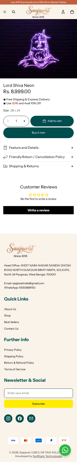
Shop (7, 315)
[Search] (13, 11)
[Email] (31, 418)
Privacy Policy (13, 349)
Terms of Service (14, 369)
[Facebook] (20, 418)
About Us (10, 309)
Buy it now (38, 132)
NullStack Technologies (47, 456)
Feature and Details (24, 148)
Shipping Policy (13, 356)
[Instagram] (8, 418)
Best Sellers (11, 322)
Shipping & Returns (24, 166)
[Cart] (72, 11)
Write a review (38, 210)
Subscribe (38, 403)
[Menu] (4, 12)
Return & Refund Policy (19, 362)
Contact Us (11, 328)
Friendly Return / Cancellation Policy (37, 157)
